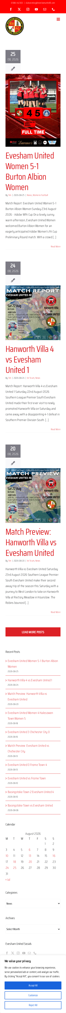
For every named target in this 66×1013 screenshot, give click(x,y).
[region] (33, 984)
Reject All (33, 1005)
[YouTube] (23, 953)
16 (54, 855)
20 (30, 861)
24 (7, 867)
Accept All (33, 985)
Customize (33, 995)
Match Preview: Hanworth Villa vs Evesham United (31, 542)
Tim (9, 195)
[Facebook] (7, 953)
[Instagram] (18, 953)
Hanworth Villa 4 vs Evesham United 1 (30, 359)
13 (30, 855)
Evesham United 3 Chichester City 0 (29, 732)
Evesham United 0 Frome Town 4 (27, 764)
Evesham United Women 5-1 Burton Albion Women (30, 171)
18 (14, 861)
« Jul (8, 879)
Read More (55, 246)
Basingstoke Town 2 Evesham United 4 (31, 791)
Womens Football (40, 195)
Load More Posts (33, 632)
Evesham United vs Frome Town (27, 778)
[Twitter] (12, 953)
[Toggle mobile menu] (58, 19)
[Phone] (35, 953)
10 (7, 855)
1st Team (30, 378)
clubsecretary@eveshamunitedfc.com (40, 3)
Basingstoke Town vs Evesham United (30, 805)
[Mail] (29, 953)
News (29, 195)
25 (14, 867)
